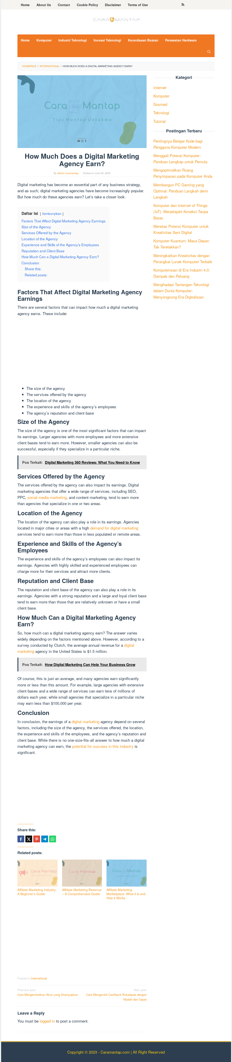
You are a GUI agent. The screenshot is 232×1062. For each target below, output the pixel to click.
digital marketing (85, 721)
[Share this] (20, 839)
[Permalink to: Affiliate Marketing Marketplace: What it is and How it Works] (126, 873)
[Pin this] (36, 839)
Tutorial (159, 121)
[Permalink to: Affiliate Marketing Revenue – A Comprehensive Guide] (82, 873)
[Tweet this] (28, 839)
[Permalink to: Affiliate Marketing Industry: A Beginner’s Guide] (37, 873)
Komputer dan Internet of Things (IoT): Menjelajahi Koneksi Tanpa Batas (180, 211)
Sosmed (160, 104)
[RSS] (182, 5)
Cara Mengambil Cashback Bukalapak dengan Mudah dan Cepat (116, 994)
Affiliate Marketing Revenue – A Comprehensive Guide (82, 891)
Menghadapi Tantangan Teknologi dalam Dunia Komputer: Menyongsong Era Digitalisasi (181, 290)
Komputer (161, 96)
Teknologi (161, 112)
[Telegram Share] (44, 839)
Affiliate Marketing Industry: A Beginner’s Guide (36, 891)
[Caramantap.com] (116, 19)
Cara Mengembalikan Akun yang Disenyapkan (47, 992)
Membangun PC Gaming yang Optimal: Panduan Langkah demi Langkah (180, 191)
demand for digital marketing (114, 528)
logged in (47, 1021)
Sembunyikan (51, 213)
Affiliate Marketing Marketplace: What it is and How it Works (125, 893)
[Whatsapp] (52, 839)
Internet (159, 87)
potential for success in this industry (102, 746)
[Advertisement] (82, 351)
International (39, 978)
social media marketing (47, 497)
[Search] (209, 51)
